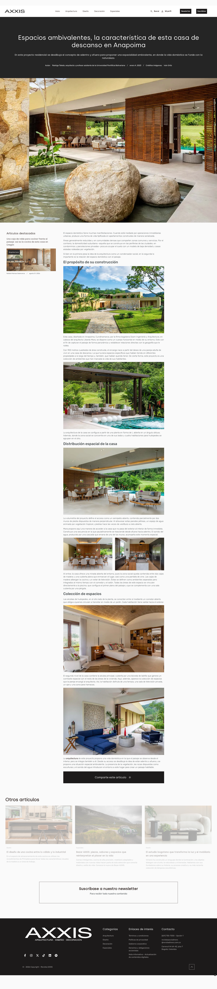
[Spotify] (57, 957)
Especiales (115, 11)
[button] (129, 777)
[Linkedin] (51, 957)
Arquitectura (71, 11)
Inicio (57, 11)
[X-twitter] (39, 957)
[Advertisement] (193, 265)
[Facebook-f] (26, 957)
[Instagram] (32, 957)
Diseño (86, 11)
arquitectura (72, 758)
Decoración (99, 11)
